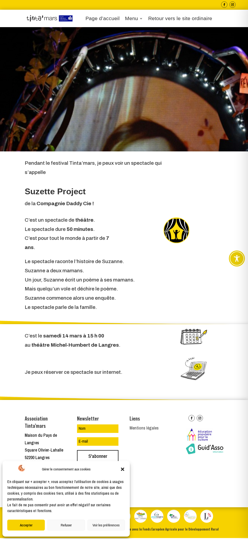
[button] (122, 469)
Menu (131, 19)
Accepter (26, 525)
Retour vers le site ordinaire (180, 19)
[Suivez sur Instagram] (232, 4)
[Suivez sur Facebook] (224, 4)
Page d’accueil (102, 19)
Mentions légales (144, 428)
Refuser (66, 525)
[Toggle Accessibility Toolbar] (236, 258)
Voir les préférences (106, 525)
